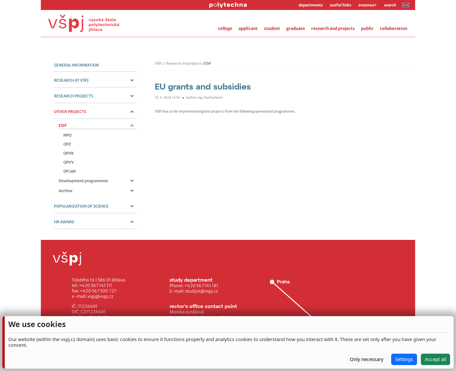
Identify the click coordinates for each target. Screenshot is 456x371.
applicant (248, 28)
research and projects (333, 28)
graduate (295, 28)
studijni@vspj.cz (201, 291)
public (367, 28)
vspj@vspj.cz (100, 296)
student (272, 28)
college (225, 28)
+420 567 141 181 (201, 285)
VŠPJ (158, 63)
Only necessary (366, 359)
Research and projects (182, 63)
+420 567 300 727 (98, 291)
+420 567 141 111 (95, 285)
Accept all (435, 359)
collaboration (393, 28)
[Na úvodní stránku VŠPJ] (83, 23)
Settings (404, 359)
